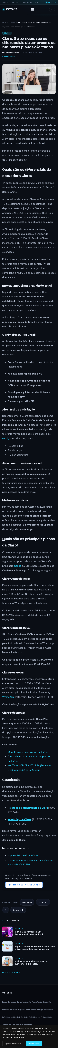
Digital (21, 1010)
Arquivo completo (24, 1025)
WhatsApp (8, 696)
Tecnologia (37, 1002)
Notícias (12, 1002)
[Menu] (33, 9)
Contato (24, 1017)
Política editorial (11, 1017)
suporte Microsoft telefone (23, 855)
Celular (13, 22)
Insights (47, 1002)
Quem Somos (31, 1010)
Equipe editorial (45, 1010)
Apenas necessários (13, 1044)
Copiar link (18, 910)
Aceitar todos (34, 1044)
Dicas (4, 1002)
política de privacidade (13, 1037)
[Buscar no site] (52, 9)
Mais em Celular (10, 972)
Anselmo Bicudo (13, 52)
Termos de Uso (8, 1025)
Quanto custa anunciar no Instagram (28, 752)
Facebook (43, 902)
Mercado (5, 1010)
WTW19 (11, 9)
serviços (7, 438)
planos (17, 565)
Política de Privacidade (40, 1017)
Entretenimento (24, 1002)
